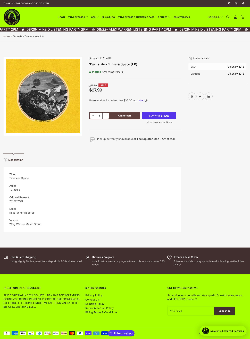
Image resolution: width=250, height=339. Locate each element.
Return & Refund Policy (99, 308)
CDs (93, 17)
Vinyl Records (76, 17)
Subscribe (224, 310)
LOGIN (62, 17)
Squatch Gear (182, 17)
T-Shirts (162, 17)
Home (6, 36)
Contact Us (92, 299)
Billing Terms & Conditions (101, 312)
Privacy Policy (94, 295)
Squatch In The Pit (100, 58)
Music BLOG (108, 17)
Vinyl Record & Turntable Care (136, 17)
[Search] (228, 17)
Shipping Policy (94, 303)
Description (15, 159)
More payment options (159, 122)
